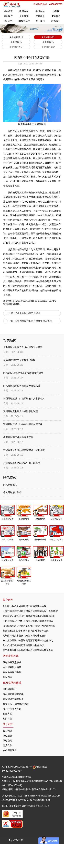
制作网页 (19, 215)
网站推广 (8, 16)
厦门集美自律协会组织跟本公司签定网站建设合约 (28, 650)
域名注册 (40, 16)
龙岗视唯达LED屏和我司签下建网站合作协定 (25, 630)
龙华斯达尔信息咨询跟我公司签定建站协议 (24, 606)
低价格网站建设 (12, 682)
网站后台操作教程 (12, 672)
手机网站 (40, 11)
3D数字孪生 (24, 21)
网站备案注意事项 (12, 662)
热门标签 (7, 718)
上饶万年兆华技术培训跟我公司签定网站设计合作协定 (30, 611)
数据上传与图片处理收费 (15, 704)
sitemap (46, 799)
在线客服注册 (10, 750)
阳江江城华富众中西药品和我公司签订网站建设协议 (29, 625)
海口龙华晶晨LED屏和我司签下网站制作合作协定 (28, 640)
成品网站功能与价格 (13, 694)
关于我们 (40, 21)
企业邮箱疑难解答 (12, 667)
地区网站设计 (10, 689)
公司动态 (7, 730)
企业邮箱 (24, 16)
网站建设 (7, 735)
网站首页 (8, 11)
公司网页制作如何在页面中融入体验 (33, 321)
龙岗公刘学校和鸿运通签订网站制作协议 (23, 645)
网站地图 (37, 799)
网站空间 (7, 740)
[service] (48, 840)
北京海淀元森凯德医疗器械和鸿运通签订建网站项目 (29, 616)
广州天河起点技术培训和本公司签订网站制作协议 (28, 621)
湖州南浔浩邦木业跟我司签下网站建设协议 (24, 635)
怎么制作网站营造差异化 (27, 313)
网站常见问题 (11, 655)
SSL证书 (8, 21)
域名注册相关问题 (12, 708)
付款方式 (7, 713)
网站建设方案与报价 (13, 699)
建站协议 (7, 677)
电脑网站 (24, 11)
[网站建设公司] (12, 4)
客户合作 (7, 745)
